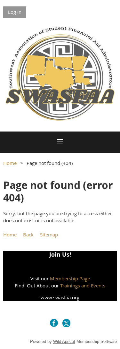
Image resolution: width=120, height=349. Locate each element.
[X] (66, 323)
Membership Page (70, 278)
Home (10, 163)
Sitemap (49, 234)
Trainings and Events (82, 285)
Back (28, 234)
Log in (14, 12)
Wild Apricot (64, 341)
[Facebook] (54, 323)
